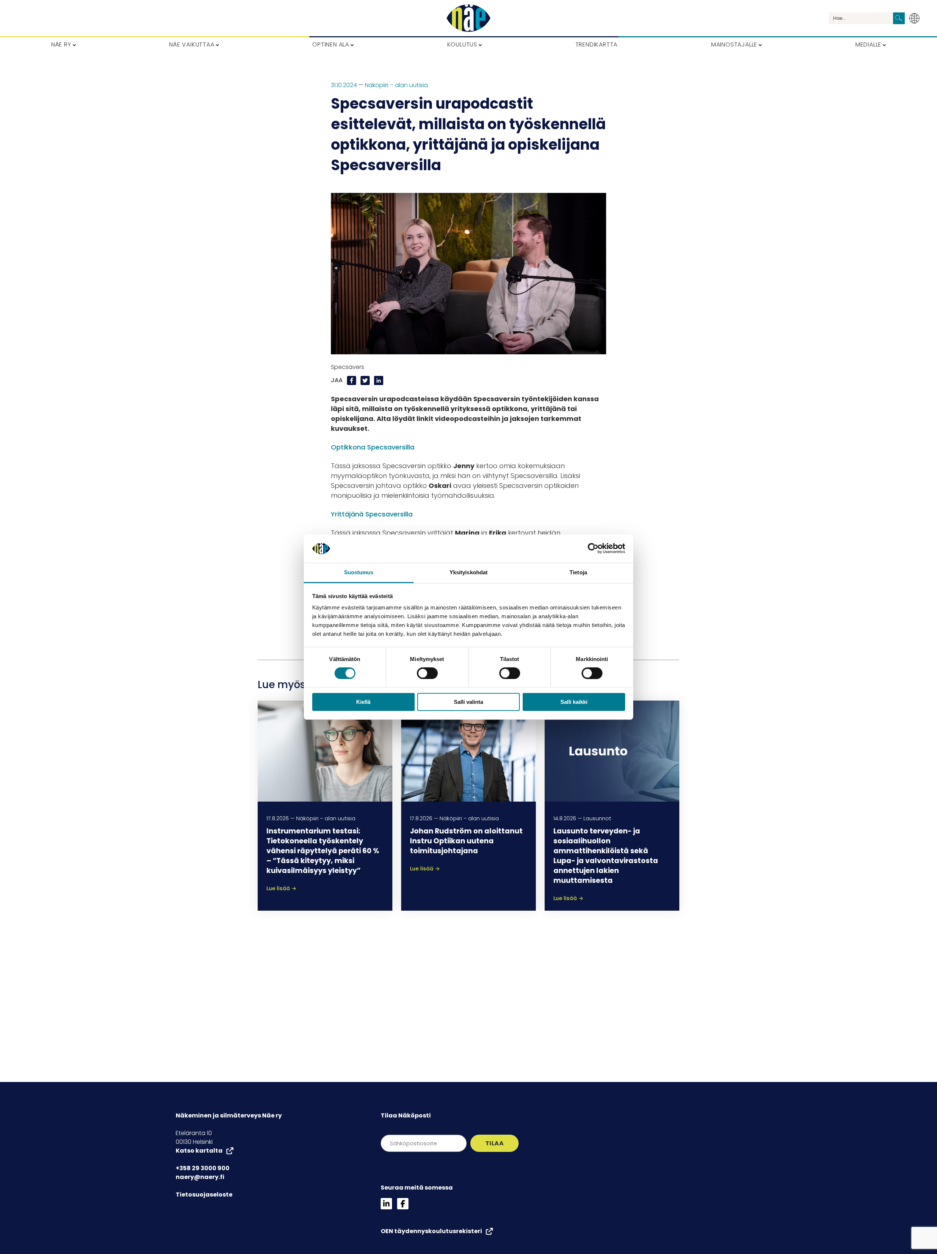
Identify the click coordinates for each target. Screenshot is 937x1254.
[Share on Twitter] (366, 380)
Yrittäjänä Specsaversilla (371, 514)
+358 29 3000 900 (202, 1168)
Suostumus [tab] (359, 572)
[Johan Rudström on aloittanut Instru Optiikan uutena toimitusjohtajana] (468, 751)
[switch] (427, 673)
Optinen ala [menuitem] (330, 44)
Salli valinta (468, 702)
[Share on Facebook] (352, 380)
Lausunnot (597, 818)
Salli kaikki (573, 702)
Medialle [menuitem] (868, 44)
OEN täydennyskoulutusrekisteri (431, 1231)
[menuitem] (916, 18)
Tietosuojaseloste (204, 1194)
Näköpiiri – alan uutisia (396, 85)
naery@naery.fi (200, 1177)
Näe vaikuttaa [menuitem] (191, 44)
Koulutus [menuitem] (462, 44)
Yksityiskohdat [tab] (468, 572)
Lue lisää (281, 888)
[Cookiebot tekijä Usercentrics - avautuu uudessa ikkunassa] (593, 548)
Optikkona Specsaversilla (372, 447)
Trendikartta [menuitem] (596, 44)
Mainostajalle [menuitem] (734, 44)
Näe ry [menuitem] (61, 44)
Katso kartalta (199, 1150)
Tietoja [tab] (578, 572)
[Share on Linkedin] (378, 380)
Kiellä (363, 702)
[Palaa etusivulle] (468, 18)
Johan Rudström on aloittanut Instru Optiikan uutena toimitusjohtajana (466, 841)
